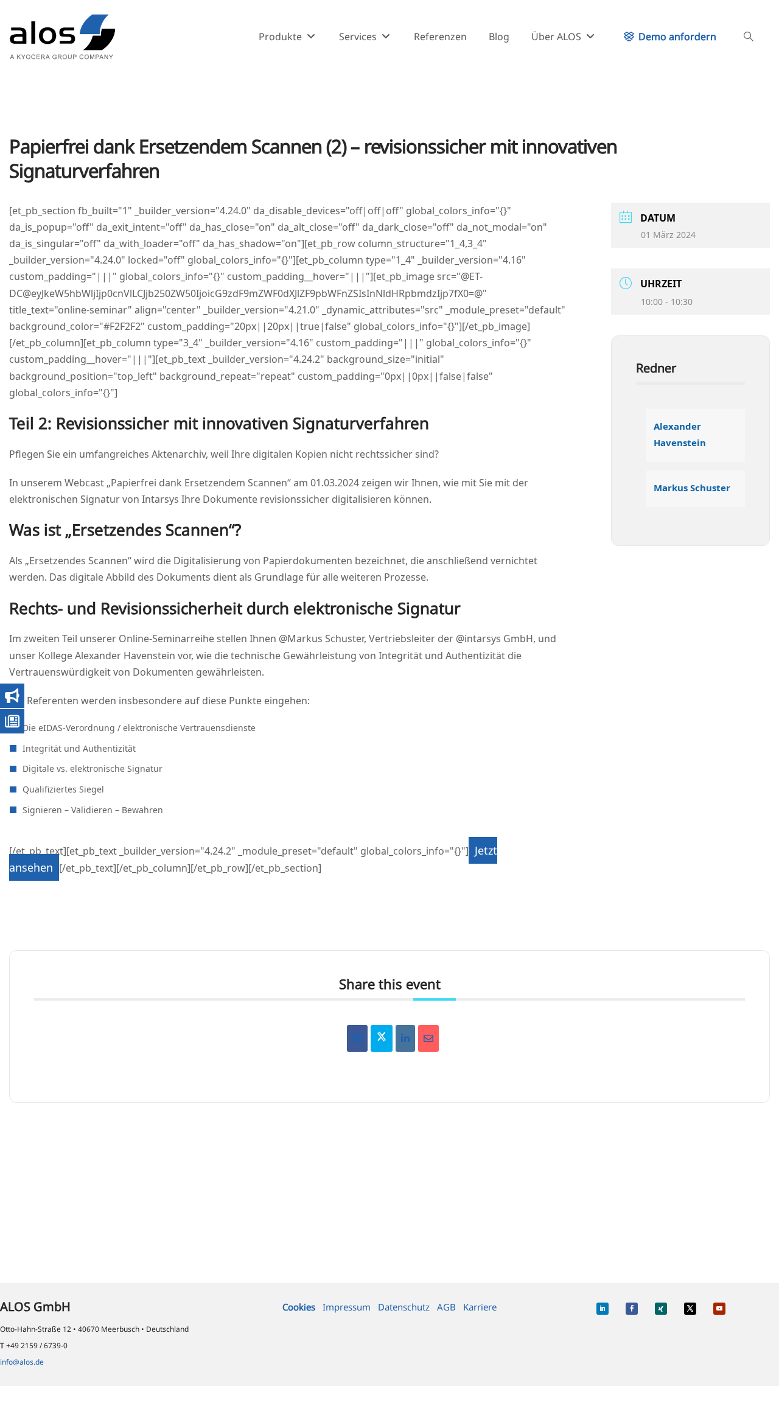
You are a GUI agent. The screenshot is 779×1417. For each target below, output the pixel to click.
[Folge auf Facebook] (632, 1309)
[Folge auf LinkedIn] (602, 1309)
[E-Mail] (428, 1038)
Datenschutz (404, 1307)
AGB (446, 1307)
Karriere (480, 1307)
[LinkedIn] (405, 1038)
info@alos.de (22, 1362)
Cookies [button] (298, 1307)
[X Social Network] (382, 1038)
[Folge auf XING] (661, 1309)
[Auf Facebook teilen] (357, 1038)
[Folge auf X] (690, 1309)
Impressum (347, 1307)
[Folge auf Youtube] (719, 1309)
